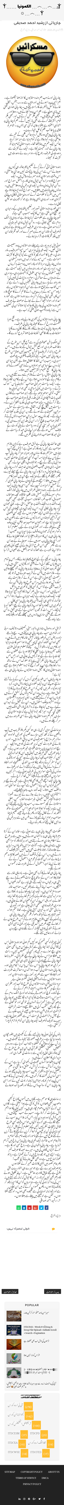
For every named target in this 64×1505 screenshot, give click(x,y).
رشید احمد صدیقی (37, 29)
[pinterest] (29, 1498)
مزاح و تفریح (25, 29)
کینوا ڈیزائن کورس (16, 1413)
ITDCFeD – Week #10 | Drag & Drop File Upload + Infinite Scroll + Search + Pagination (40, 1329)
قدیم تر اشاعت (10, 1291)
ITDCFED (35, 1451)
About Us (54, 1471)
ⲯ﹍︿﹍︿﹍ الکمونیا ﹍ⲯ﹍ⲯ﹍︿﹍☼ (32, 10)
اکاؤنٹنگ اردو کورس (37, 1442)
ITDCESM (14, 1432)
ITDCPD (35, 1432)
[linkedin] (19, 1498)
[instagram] (24, 1498)
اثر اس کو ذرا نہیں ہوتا (32, 1354)
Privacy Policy (32, 1483)
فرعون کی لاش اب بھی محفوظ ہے (36, 1340)
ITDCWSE (14, 1451)
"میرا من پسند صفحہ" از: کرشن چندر (36, 1312)
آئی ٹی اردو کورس (15, 1404)
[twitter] (40, 1498)
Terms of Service (26, 1477)
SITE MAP (10, 1471)
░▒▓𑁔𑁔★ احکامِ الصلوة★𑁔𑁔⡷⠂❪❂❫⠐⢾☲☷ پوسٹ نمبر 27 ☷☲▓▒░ (40, 1370)
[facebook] (44, 1498)
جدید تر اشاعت (52, 1291)
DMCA (45, 1477)
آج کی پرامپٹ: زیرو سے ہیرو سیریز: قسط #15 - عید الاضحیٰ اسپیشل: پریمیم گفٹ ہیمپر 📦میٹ (31, 1384)
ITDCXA (13, 1442)
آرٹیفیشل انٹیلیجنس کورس (19, 1423)
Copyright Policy (32, 1471)
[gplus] (34, 1498)
